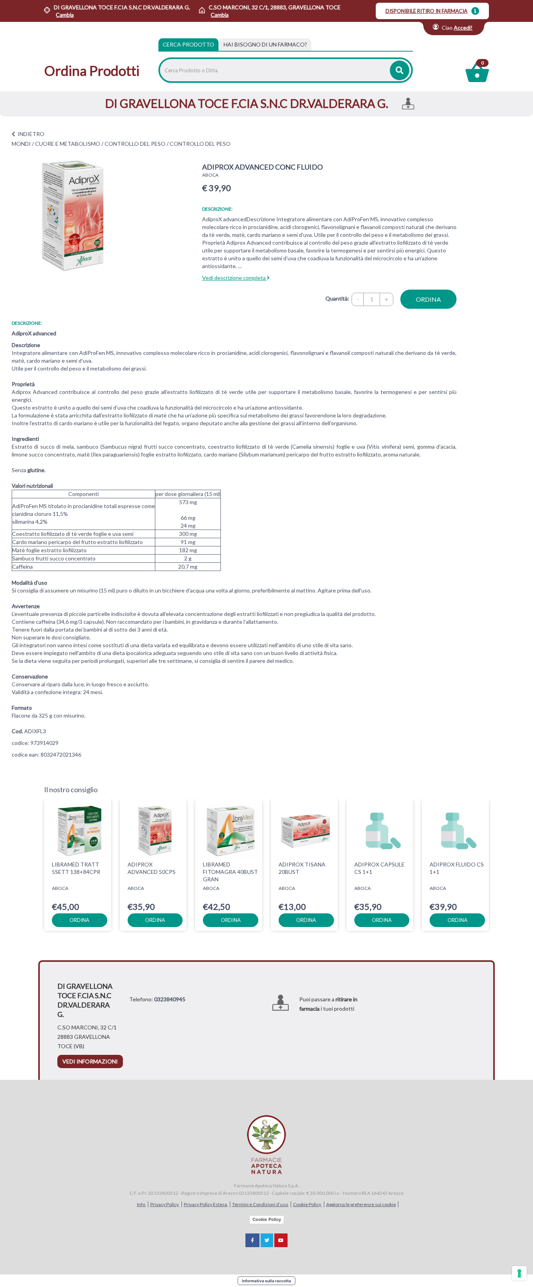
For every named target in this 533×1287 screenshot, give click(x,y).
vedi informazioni (90, 1061)
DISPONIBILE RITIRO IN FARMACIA (426, 11)
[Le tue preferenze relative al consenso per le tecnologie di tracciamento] (519, 1273)
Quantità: (337, 298)
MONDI (21, 143)
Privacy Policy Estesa (206, 1204)
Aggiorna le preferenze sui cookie (361, 1204)
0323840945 (169, 999)
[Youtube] (281, 1240)
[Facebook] (252, 1240)
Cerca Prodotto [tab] (188, 44)
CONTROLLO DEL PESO (135, 143)
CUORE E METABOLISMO (67, 143)
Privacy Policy (164, 1204)
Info (141, 1204)
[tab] (265, 44)
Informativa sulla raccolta (266, 1280)
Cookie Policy (307, 1204)
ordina (428, 299)
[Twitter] (267, 1240)
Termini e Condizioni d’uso (260, 1204)
